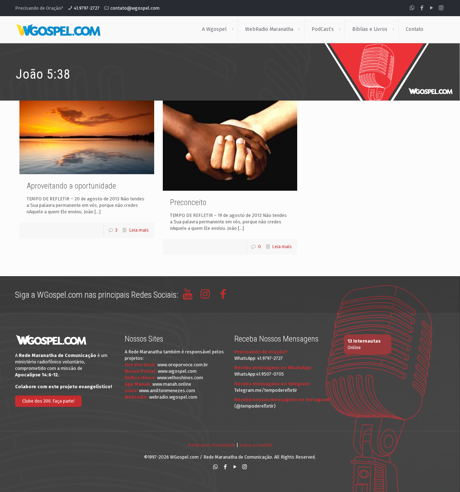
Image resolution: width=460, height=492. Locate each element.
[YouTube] (431, 8)
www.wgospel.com (177, 371)
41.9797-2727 (87, 8)
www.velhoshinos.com (180, 377)
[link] (232, 29)
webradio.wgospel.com (173, 397)
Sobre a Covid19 (255, 445)
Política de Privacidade (211, 445)
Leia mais (139, 230)
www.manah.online (171, 384)
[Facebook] (422, 8)
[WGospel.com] (58, 29)
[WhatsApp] (412, 8)
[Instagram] (441, 8)
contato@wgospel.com (135, 8)
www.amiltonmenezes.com (167, 390)
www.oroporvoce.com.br (182, 364)
